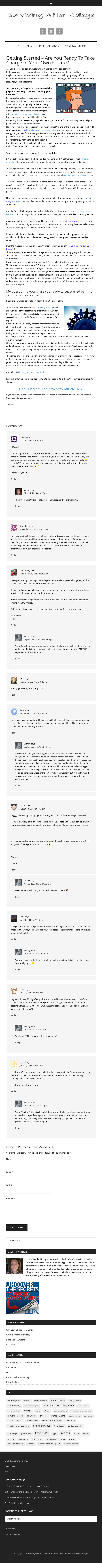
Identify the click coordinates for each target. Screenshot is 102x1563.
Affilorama (11, 1367)
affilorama (26, 1401)
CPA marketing (14, 1405)
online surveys (41, 1425)
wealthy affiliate (37, 1439)
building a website (75, 1401)
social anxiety (23, 1439)
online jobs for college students (18, 1426)
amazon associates (40, 1401)
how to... (28, 1411)
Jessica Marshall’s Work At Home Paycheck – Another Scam (29, 1497)
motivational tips (74, 1416)
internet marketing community (81, 1411)
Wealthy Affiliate (45, 307)
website (72, 1439)
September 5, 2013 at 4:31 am (33, 713)
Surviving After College (51, 17)
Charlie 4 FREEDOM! (29, 805)
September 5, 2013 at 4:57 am (38, 747)
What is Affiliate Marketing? (18, 1334)
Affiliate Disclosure (12, 1534)
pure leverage (12, 1434)
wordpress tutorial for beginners (49, 1444)
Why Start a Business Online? (19, 1329)
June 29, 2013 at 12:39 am (36, 953)
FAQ (6, 1472)
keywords (31, 1416)
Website (10, 1185)
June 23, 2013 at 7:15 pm (31, 992)
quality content (26, 1434)
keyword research (15, 1416)
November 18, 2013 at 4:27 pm (34, 529)
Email (9, 1172)
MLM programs (58, 1416)
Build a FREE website (15, 1339)
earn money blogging (31, 1406)
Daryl (22, 989)
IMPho (9, 1372)
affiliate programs (14, 1401)
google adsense (83, 1406)
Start (18, 46)
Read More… (64, 1275)
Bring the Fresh (13, 1382)
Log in (85, 1553)
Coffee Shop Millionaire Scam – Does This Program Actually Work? (32, 1492)
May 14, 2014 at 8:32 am (31, 440)
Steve (35, 1147)
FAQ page (10, 1344)
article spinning (58, 1400)
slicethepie (11, 1439)
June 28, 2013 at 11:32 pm (32, 920)
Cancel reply (46, 1147)
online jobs (71, 1420)
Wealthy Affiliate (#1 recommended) (22, 1362)
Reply (13, 479)
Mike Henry (25, 570)
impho (37, 1411)
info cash (47, 1411)
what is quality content (15, 1444)
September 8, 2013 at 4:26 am (33, 681)
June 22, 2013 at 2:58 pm (35, 1105)
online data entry (33, 1420)
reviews (42, 1432)
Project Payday (59, 1426)
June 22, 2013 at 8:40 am (31, 1065)
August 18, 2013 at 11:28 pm (37, 884)
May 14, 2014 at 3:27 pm (35, 493)
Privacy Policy (10, 1528)
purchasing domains (75, 1426)
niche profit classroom (15, 1420)
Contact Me (10, 1466)
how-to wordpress (14, 1411)
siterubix (86, 1434)
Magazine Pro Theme (40, 1553)
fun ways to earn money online (58, 1405)
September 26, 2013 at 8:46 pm (38, 639)
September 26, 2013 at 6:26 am (34, 573)
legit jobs (43, 1416)
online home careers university (52, 1420)
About (30, 46)
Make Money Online (49, 46)
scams (65, 1433)
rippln (54, 1434)
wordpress (30, 1444)
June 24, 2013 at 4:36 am (35, 1029)
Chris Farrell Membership (17, 1377)
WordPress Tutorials (75, 46)
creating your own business (76, 175)
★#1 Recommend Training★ (17, 1461)
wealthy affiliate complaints (56, 1439)
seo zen (76, 1434)
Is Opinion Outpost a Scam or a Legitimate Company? (27, 1486)
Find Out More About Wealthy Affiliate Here (51, 389)
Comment (10, 1198)
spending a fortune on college (24, 114)
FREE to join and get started (30, 372)
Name (9, 1159)
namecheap (88, 1416)
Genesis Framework (61, 1553)
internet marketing (60, 1411)
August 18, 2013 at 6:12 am (32, 808)
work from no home (71, 1444)
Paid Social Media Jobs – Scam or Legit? (21, 1503)
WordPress (76, 1553)
